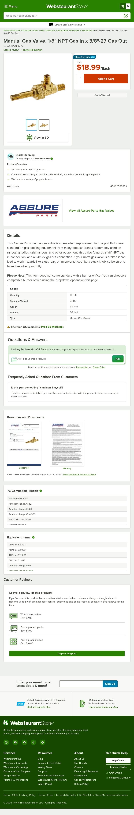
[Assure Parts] (34, 210)
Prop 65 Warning (51, 326)
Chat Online (115, 773)
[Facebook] (24, 742)
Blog (40, 759)
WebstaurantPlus (12, 759)
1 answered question (32, 50)
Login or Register (67, 653)
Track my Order (118, 767)
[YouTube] (15, 742)
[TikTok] (33, 742)
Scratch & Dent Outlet (49, 763)
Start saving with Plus (38, 707)
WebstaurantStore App (15, 767)
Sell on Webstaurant (85, 780)
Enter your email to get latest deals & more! (33, 683)
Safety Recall (45, 784)
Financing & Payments (86, 771)
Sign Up (110, 683)
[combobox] (67, 15)
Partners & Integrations (15, 780)
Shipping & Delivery (120, 777)
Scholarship (80, 775)
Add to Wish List (102, 95)
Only (79, 62)
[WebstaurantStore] (47, 723)
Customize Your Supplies (16, 771)
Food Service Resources (51, 775)
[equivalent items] (33, 537)
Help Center (118, 760)
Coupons (43, 771)
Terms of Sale (10, 795)
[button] (31, 125)
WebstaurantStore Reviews (52, 780)
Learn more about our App (103, 707)
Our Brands (80, 763)
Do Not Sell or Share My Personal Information (103, 795)
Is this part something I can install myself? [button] (37, 387)
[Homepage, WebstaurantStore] (67, 6)
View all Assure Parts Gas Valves (91, 210)
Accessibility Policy (66, 795)
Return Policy (81, 784)
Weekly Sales (45, 767)
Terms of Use (82, 367)
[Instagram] (6, 742)
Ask (118, 358)
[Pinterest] (42, 742)
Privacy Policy (99, 367)
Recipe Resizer (11, 775)
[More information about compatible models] (40, 491)
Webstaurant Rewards (15, 763)
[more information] (52, 158)
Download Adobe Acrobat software (79, 474)
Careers (78, 767)
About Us (79, 759)
